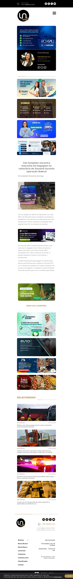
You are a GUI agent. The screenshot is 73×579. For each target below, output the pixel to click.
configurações (57, 577)
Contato (21, 565)
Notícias (21, 540)
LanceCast (21, 550)
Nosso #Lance (23, 543)
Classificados (23, 561)
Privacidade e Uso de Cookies (48, 544)
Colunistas (21, 554)
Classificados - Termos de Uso (47, 549)
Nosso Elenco (22, 547)
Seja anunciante (50, 540)
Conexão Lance (23, 558)
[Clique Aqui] (36, 292)
